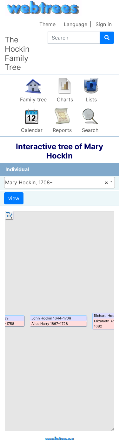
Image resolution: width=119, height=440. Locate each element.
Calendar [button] (32, 130)
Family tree (33, 99)
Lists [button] (91, 99)
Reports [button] (62, 130)
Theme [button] (47, 24)
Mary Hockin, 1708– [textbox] (56, 182)
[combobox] (59, 182)
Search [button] (90, 130)
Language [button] (75, 24)
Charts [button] (65, 99)
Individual (17, 169)
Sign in (104, 24)
